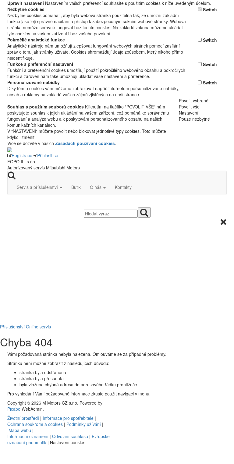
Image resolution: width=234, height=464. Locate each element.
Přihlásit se (47, 155)
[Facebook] (122, 403)
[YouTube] (124, 403)
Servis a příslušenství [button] (38, 187)
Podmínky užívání (83, 424)
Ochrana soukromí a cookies (35, 424)
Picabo (13, 409)
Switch (210, 9)
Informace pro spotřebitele (69, 418)
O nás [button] (96, 187)
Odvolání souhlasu (70, 436)
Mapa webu (20, 430)
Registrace (22, 155)
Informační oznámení (27, 436)
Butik (76, 187)
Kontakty (123, 187)
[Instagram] (127, 403)
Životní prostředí (23, 418)
